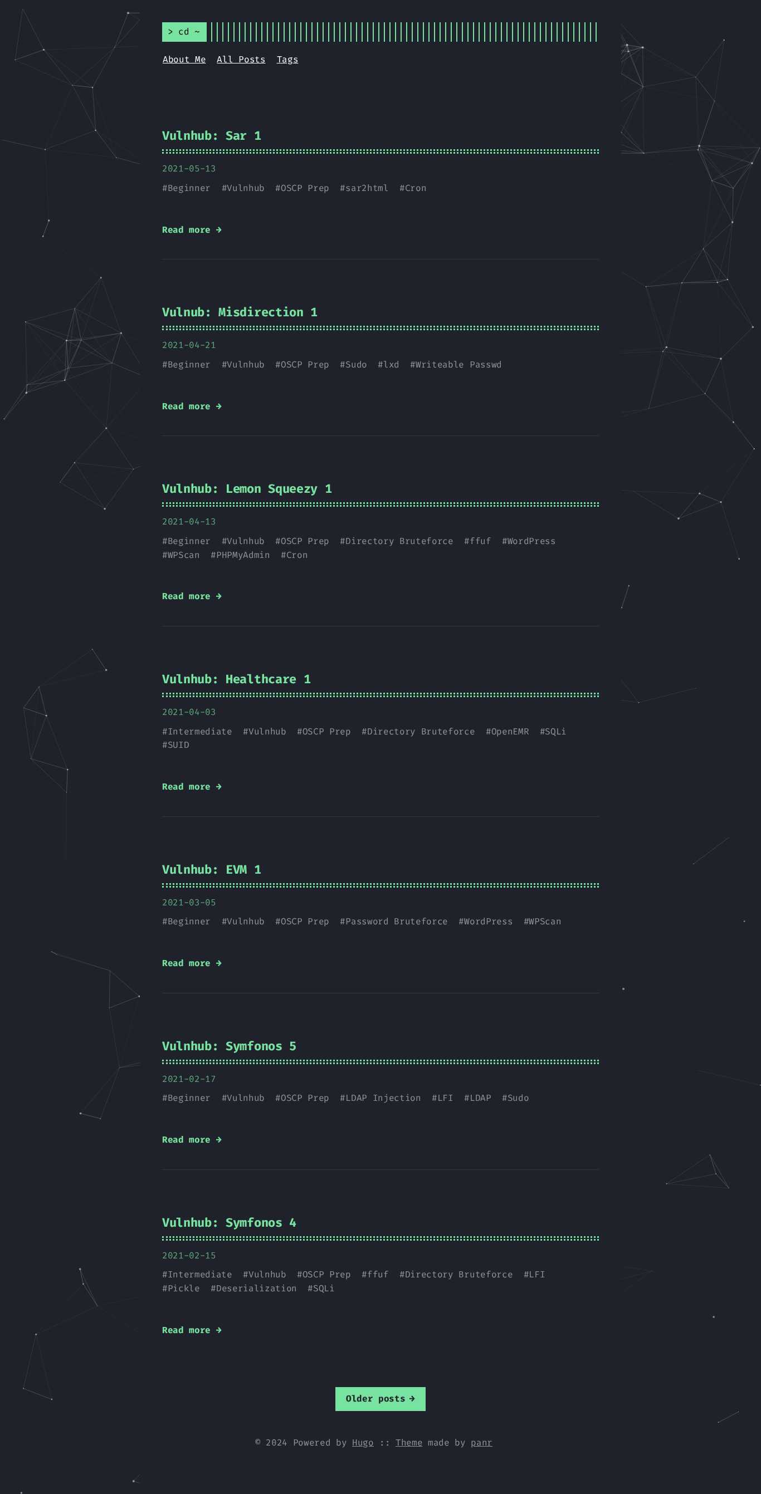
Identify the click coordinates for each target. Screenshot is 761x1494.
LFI (445, 1098)
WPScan (184, 555)
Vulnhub (246, 188)
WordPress (532, 541)
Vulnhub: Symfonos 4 (229, 1222)
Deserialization (256, 1288)
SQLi (556, 731)
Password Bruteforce (396, 921)
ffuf (480, 541)
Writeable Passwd (459, 364)
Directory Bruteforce (399, 541)
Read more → (191, 230)
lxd (391, 364)
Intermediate (200, 731)
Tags (288, 59)
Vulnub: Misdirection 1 (240, 312)
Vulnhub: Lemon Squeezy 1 (246, 489)
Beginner (189, 188)
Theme (409, 1442)
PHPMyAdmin (243, 555)
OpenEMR (510, 731)
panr (481, 1442)
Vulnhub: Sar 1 (211, 136)
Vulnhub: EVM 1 (211, 869)
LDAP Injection (383, 1098)
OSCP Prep (305, 188)
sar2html (366, 188)
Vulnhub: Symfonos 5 (229, 1046)
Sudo (356, 364)
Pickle (184, 1288)
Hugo (363, 1442)
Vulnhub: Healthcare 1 (236, 679)
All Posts (241, 59)
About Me (184, 59)
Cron (416, 188)
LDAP (480, 1098)
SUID (178, 745)
